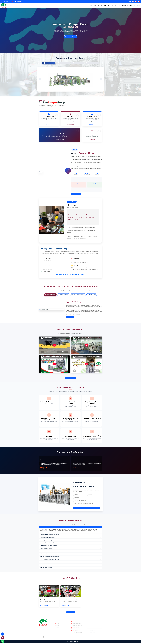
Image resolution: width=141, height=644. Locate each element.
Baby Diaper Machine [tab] (50, 62)
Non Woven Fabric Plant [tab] (92, 62)
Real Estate (117, 5)
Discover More (48, 124)
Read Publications (59, 139)
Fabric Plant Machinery (63, 294)
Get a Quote (70, 317)
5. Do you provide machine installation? (47, 544)
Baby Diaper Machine (77, 623)
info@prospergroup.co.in (18, 1)
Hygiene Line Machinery (50, 294)
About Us (96, 5)
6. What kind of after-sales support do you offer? (48, 546)
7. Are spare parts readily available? (46, 549)
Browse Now (91, 124)
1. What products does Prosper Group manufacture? (49, 528)
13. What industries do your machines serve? (48, 566)
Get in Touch (91, 139)
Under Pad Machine (76, 628)
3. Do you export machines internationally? (47, 538)
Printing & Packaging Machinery (77, 294)
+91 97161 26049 (92, 631)
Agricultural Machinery (65, 297)
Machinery (103, 5)
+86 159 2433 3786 (93, 633)
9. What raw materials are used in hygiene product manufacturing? (52, 555)
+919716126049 (5, 1)
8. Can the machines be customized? (46, 552)
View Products (70, 124)
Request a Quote (86, 509)
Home (91, 5)
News (57, 628)
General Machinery (77, 297)
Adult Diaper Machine (77, 624)
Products (110, 5)
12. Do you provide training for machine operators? (49, 563)
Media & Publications (127, 5)
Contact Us (137, 5)
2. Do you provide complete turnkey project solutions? (49, 535)
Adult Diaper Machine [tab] (78, 62)
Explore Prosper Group (70, 36)
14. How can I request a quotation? (46, 568)
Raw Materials (75, 632)
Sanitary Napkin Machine (78, 626)
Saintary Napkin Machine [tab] (64, 62)
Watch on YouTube (43, 606)
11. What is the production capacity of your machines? (49, 560)
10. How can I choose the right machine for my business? (50, 557)
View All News (70, 613)
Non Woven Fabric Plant (77, 633)
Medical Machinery (92, 294)
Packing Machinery (76, 630)
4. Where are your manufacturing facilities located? (49, 541)
